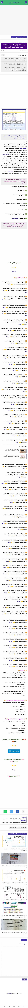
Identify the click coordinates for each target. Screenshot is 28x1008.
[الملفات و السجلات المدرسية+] (11, 1003)
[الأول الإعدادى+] (5, 996)
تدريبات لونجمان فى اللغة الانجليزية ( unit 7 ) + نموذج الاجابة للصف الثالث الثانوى (15, 59)
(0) (2, 50)
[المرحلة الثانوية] (25, 996)
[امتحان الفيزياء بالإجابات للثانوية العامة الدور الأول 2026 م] (14, 892)
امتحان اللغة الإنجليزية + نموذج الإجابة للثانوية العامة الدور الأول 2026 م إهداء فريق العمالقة (14, 916)
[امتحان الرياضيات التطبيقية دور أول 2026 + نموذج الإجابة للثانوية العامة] (14, 841)
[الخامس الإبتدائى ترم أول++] (7, 999)
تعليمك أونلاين (14, 3)
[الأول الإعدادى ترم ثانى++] (25, 997)
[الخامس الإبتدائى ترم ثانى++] (4, 999)
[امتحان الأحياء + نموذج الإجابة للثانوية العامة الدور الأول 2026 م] (14, 858)
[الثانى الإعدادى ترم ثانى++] (19, 997)
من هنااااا (14, 271)
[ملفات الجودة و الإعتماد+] (15, 1003)
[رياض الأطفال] (15, 1001)
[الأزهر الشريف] (21, 1001)
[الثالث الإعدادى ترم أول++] (15, 997)
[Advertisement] (14, 20)
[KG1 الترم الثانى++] (9, 1001)
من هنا (9, 284)
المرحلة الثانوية (14, 42)
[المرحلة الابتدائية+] (17, 1001)
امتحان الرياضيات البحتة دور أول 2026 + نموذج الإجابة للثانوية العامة (14, 883)
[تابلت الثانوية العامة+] (17, 1003)
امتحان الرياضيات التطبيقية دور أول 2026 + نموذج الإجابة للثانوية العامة (15, 849)
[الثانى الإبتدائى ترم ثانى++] (23, 999)
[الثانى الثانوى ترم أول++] (15, 996)
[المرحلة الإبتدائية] (11, 997)
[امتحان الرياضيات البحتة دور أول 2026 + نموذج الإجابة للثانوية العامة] (14, 875)
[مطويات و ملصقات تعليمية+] (13, 1003)
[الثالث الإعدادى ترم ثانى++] (13, 997)
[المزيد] (21, 1003)
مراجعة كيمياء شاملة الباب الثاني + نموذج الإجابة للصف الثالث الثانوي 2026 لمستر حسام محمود (11, 455)
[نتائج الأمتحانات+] (7, 1003)
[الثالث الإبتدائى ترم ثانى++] (17, 999)
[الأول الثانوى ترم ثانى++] (19, 996)
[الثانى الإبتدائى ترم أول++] (25, 999)
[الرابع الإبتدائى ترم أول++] (13, 999)
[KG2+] (7, 1001)
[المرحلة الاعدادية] (7, 996)
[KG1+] (13, 1001)
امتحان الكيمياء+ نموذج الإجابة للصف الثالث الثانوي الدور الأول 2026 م (14, 933)
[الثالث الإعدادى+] (17, 997)
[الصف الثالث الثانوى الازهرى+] (19, 1001)
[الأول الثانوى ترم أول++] (21, 996)
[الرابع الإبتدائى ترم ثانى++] (11, 999)
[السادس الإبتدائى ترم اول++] (25, 1001)
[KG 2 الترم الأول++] (4, 1001)
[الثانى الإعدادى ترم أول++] (21, 997)
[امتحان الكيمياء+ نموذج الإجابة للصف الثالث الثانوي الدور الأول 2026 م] (14, 924)
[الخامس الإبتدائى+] (9, 999)
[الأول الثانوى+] (23, 996)
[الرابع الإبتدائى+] (15, 999)
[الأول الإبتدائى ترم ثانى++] (4, 997)
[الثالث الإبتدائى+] (21, 999)
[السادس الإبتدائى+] (2, 999)
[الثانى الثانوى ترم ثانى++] (13, 996)
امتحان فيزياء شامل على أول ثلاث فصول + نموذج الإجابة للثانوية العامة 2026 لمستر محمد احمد (12, 450)
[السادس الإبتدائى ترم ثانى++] (23, 1001)
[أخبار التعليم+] (19, 1003)
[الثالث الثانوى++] (9, 996)
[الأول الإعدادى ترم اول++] (2, 996)
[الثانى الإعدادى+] (23, 997)
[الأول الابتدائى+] (9, 997)
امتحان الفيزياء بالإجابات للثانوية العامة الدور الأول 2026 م (15, 900)
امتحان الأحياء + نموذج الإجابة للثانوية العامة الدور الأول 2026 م (14, 866)
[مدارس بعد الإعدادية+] (9, 1003)
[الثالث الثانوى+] (11, 996)
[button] (17, 811)
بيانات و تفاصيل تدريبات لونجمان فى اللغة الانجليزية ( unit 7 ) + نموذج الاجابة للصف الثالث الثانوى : (14, 63)
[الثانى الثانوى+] (17, 996)
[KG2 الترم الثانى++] (2, 1001)
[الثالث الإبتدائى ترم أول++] (19, 999)
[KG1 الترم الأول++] (11, 1001)
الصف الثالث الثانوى (22, 42)
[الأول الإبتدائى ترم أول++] (7, 997)
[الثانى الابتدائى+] (2, 997)
